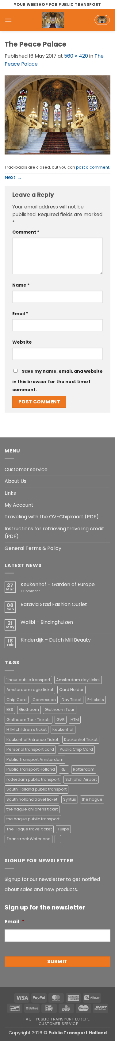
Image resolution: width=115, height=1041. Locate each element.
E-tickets (95, 699)
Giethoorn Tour (60, 709)
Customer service (26, 469)
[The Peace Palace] (57, 114)
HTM (75, 719)
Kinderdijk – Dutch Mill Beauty (56, 640)
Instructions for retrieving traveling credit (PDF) (54, 532)
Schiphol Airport (81, 779)
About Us (15, 481)
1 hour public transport (28, 679)
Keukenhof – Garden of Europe (58, 584)
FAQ (28, 1019)
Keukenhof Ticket (81, 739)
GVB (60, 719)
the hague (92, 799)
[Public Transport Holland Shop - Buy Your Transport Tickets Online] (53, 20)
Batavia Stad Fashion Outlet (54, 604)
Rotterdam (83, 769)
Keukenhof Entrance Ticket (32, 739)
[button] (8, 19)
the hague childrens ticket (32, 809)
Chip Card (16, 699)
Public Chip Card (76, 749)
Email (20, 314)
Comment (26, 232)
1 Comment (39, 591)
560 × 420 (76, 55)
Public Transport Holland (30, 769)
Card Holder (71, 689)
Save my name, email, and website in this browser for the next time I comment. (57, 380)
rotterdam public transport (32, 779)
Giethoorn (29, 709)
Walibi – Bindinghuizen (47, 622)
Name (21, 285)
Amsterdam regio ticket (29, 689)
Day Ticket (72, 699)
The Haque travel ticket (29, 829)
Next (13, 177)
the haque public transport (32, 819)
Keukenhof (63, 729)
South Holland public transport (36, 789)
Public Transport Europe (63, 1019)
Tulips (63, 829)
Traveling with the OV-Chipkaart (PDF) (52, 516)
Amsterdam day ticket (78, 679)
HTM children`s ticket (26, 729)
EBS (9, 709)
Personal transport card (30, 749)
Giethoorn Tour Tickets (28, 719)
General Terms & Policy (33, 548)
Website (22, 342)
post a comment (92, 167)
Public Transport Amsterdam (34, 759)
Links (10, 493)
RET (64, 769)
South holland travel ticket (31, 799)
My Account (19, 505)
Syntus (69, 799)
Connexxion (44, 699)
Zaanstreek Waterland (28, 838)
